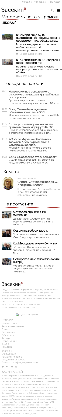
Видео (5, 344)
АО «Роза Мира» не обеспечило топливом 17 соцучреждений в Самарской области (30, 142)
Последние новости (24, 84)
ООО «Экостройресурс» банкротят (33, 157)
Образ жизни (9, 341)
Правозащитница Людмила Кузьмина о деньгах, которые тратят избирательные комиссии (38, 192)
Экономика (8, 332)
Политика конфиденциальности (20, 363)
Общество (8, 335)
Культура (6, 338)
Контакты (7, 351)
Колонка (12, 172)
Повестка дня (9, 324)
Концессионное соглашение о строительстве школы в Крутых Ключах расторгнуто (34, 95)
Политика (7, 330)
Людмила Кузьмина (26, 178)
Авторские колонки (13, 327)
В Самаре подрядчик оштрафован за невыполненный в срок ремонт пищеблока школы (38, 38)
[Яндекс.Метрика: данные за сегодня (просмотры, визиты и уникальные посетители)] (27, 314)
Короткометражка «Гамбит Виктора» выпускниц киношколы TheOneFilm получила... (33, 269)
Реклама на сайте (12, 357)
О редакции (9, 354)
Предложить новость (13, 360)
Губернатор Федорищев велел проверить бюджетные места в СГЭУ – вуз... (34, 250)
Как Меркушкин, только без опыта (35, 243)
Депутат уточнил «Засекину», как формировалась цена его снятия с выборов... (33, 222)
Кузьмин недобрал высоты (30, 231)
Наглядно (7, 347)
